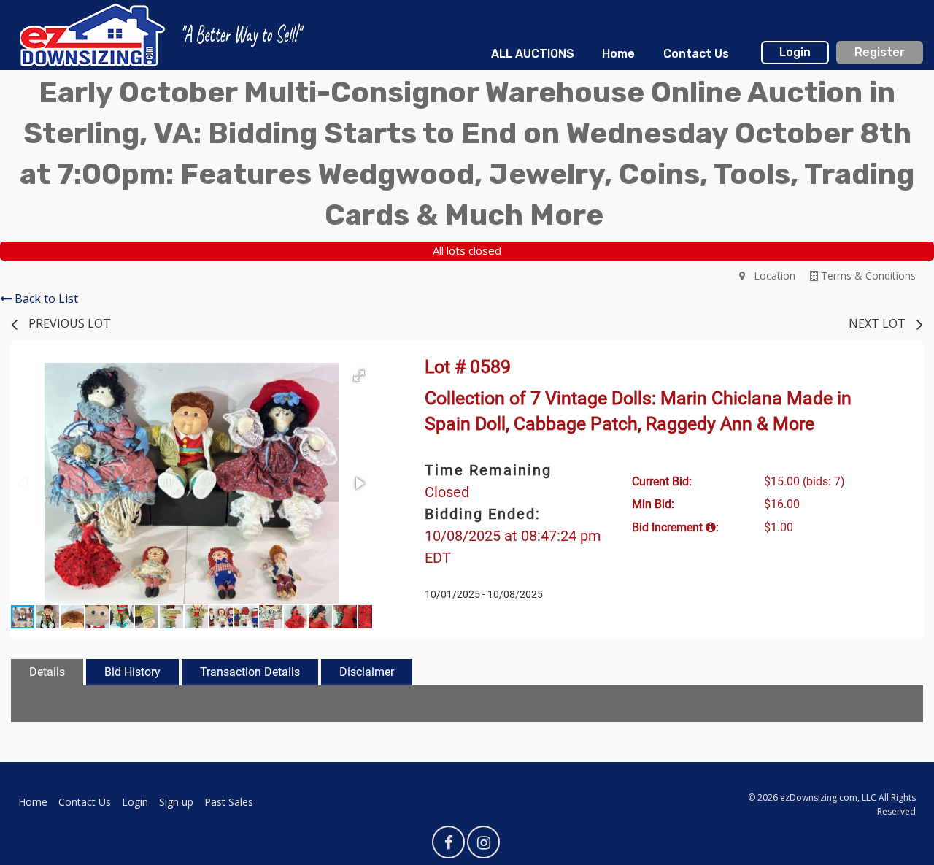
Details (47, 672)
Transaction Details (250, 672)
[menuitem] (532, 54)
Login (795, 52)
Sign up (176, 802)
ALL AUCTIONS (532, 54)
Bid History (132, 672)
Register (879, 52)
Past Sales (228, 802)
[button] (359, 376)
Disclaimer (366, 672)
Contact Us (696, 54)
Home (618, 54)
